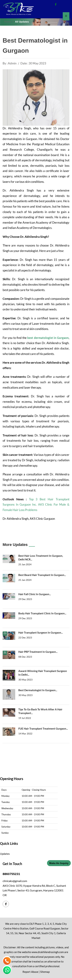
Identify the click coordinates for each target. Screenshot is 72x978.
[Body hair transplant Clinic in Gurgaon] (9, 615)
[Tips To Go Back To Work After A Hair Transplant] (9, 712)
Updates (5, 853)
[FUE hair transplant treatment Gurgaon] (9, 731)
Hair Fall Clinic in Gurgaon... (34, 594)
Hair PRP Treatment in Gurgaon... (37, 651)
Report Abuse (30, 971)
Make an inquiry (59, 863)
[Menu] (66, 16)
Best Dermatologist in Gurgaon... (37, 690)
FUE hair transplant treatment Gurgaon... (43, 728)
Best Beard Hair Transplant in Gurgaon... (42, 574)
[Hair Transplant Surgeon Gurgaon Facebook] (55, 4)
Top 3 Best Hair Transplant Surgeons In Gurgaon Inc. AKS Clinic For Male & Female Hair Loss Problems (36, 504)
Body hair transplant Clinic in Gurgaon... (42, 613)
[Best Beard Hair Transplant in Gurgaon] (9, 578)
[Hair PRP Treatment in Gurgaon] (9, 655)
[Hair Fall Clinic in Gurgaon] (9, 596)
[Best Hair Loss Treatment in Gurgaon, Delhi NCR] (9, 559)
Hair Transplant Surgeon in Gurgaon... (40, 632)
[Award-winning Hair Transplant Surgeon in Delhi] (9, 675)
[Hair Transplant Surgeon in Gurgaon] (9, 635)
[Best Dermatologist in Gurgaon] (9, 694)
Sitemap (45, 971)
